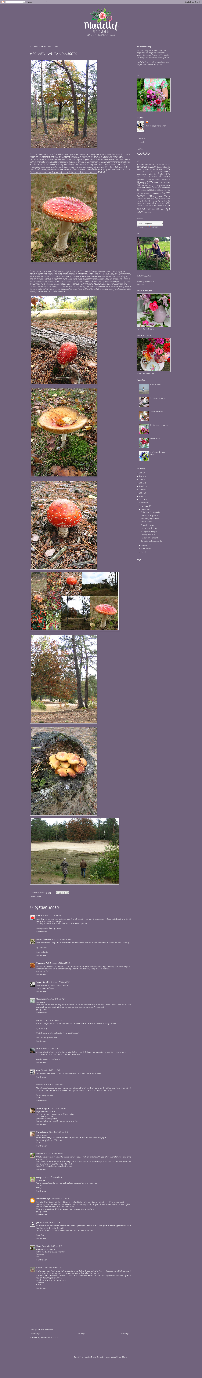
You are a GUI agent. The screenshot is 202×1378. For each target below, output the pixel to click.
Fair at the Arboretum (149, 528)
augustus (145, 549)
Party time (150, 199)
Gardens (166, 182)
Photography (163, 199)
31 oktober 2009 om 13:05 (50, 1070)
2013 (141, 486)
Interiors (142, 190)
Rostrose (39, 1153)
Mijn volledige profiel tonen (156, 126)
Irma (38, 916)
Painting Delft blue (148, 535)
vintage (165, 209)
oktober (144, 509)
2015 (141, 480)
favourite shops (153, 180)
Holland (38, 896)
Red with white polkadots (150, 512)
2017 (141, 473)
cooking (156, 172)
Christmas (160, 169)
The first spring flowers (159, 425)
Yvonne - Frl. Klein (43, 982)
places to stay (142, 201)
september (145, 545)
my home (157, 196)
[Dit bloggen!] (60, 892)
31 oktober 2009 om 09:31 (60, 982)
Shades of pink (146, 522)
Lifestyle (152, 190)
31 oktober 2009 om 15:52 (53, 1085)
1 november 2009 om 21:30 (50, 1222)
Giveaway (144, 185)
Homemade (155, 188)
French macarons (156, 412)
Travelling (150, 209)
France (156, 183)
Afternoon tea (142, 164)
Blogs (166, 167)
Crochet (150, 174)
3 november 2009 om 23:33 (53, 1268)
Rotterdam (161, 203)
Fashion (155, 176)
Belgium (151, 167)
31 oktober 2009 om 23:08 (52, 1177)
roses (149, 203)
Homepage (81, 1333)
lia (37, 1049)
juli (142, 552)
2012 (141, 490)
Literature (163, 190)
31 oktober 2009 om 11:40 (53, 1020)
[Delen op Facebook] (65, 892)
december (145, 503)
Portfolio (142, 142)
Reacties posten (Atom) (49, 1337)
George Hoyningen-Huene (150, 519)
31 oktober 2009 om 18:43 (58, 1132)
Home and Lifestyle (43, 939)
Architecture (156, 165)
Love (138, 193)
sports (147, 206)
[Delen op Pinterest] (68, 892)
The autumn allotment (149, 538)
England (161, 174)
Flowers (141, 183)
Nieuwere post (36, 1333)
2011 (141, 493)
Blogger (125, 1357)
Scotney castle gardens (149, 515)
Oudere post (125, 1333)
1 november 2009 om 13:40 (61, 1199)
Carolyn (39, 1177)
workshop (146, 212)
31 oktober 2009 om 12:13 (48, 1049)
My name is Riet (42, 963)
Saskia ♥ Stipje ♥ (42, 1108)
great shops (156, 185)
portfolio (164, 201)
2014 (141, 483)
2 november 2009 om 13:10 (52, 1246)
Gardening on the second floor (152, 541)
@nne (38, 1070)
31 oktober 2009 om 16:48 (59, 1108)
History (167, 185)
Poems (154, 201)
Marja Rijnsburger (43, 1199)
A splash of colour (147, 525)
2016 (141, 476)
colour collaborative (143, 172)
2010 (141, 496)
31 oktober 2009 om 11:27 (55, 999)
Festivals (165, 180)
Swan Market (157, 206)
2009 (141, 500)
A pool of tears (155, 385)
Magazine (147, 193)
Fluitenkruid (40, 999)
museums (157, 193)
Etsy (138, 177)
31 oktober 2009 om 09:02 (61, 939)
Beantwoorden (41, 932)
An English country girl (149, 531)
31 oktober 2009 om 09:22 (60, 963)
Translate (154, 227)
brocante (148, 169)
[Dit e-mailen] (57, 892)
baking (140, 167)
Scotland (139, 206)
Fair (144, 176)
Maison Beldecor (42, 1132)
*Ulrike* (39, 1268)
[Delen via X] (62, 892)
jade (37, 1222)
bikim (38, 1246)
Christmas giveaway (157, 398)
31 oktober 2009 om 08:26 (51, 916)
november (145, 506)
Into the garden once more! (157, 453)
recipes (139, 203)
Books (139, 169)
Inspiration (166, 188)
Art (166, 165)
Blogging (159, 167)
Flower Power (155, 439)
